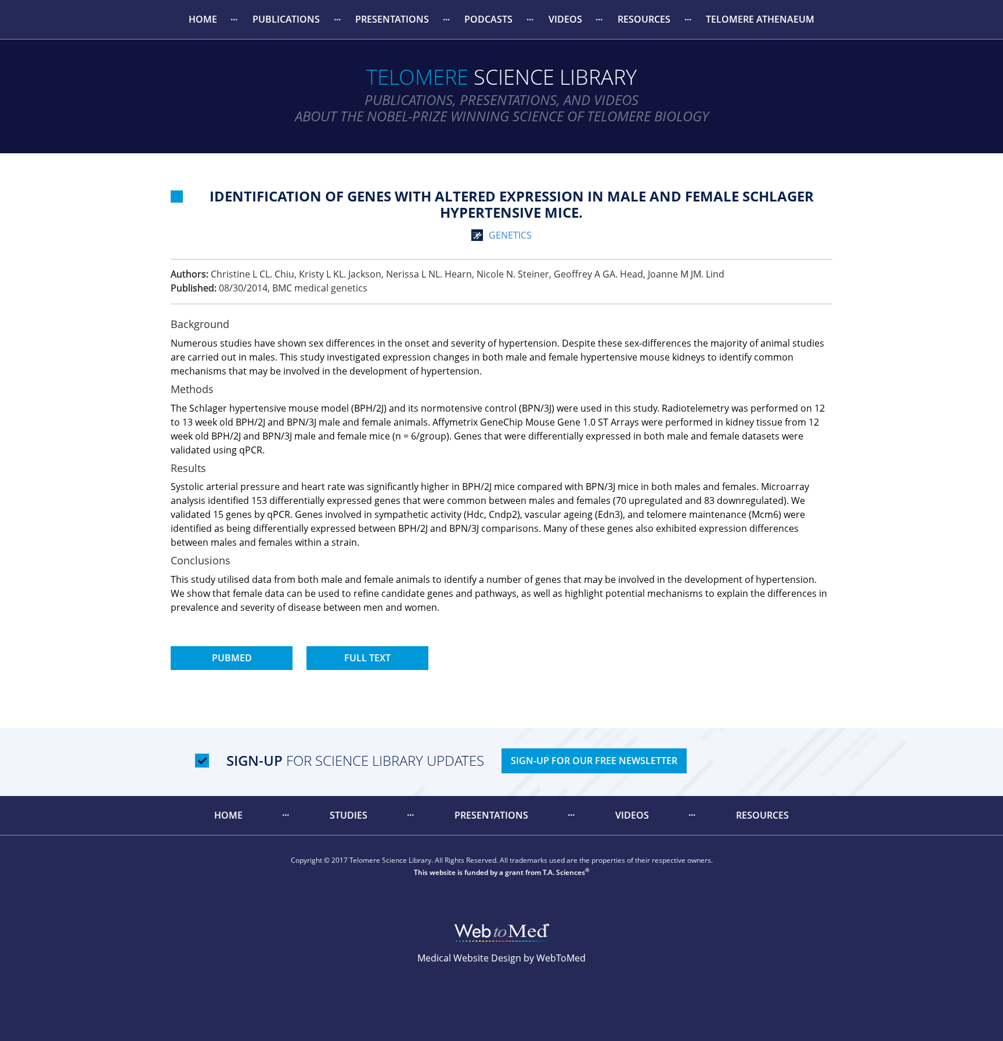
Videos (565, 19)
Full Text (367, 657)
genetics (510, 235)
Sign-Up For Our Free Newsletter (594, 760)
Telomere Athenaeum (760, 19)
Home (203, 19)
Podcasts (488, 19)
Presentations (392, 19)
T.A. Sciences (564, 872)
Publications (286, 19)
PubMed (232, 657)
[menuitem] (202, 19)
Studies (348, 815)
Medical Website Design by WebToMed (501, 958)
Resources (644, 19)
